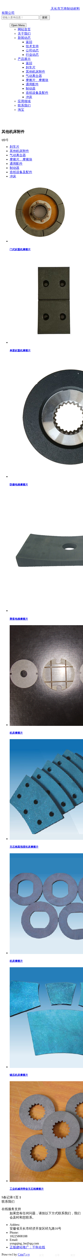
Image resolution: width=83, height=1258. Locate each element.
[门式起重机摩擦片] (40, 241)
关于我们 (24, 33)
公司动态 (32, 50)
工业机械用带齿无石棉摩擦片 (27, 1188)
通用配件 (32, 84)
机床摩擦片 (16, 732)
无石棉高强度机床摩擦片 (24, 846)
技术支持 (32, 46)
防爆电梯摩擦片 (19, 484)
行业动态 (32, 54)
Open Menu (18, 25)
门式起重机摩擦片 (20, 249)
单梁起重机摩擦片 (20, 350)
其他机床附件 (35, 71)
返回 (29, 42)
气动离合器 (34, 76)
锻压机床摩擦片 (19, 1074)
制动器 (30, 88)
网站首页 (24, 29)
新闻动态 (24, 37)
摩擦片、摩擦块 (37, 80)
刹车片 (30, 67)
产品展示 (24, 59)
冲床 (29, 97)
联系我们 (24, 105)
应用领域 (24, 101)
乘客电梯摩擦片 (19, 618)
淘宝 (21, 109)
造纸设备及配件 (37, 92)
